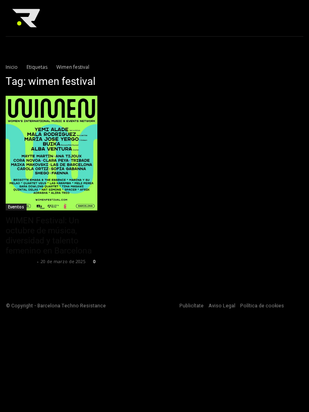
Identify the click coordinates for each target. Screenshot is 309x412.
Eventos (16, 207)
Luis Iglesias (20, 261)
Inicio (12, 67)
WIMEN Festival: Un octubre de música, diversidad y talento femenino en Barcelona (49, 235)
